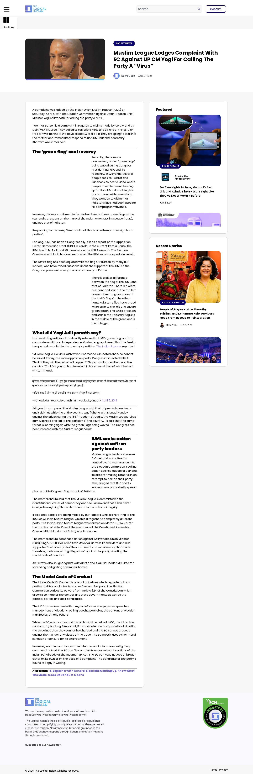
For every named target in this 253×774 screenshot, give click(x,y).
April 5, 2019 (109, 400)
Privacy (223, 769)
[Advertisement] (61, 181)
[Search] (200, 9)
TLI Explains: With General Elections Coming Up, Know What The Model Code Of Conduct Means (83, 673)
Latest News (124, 43)
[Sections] (6, 20)
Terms (213, 769)
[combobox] (167, 9)
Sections (8, 27)
